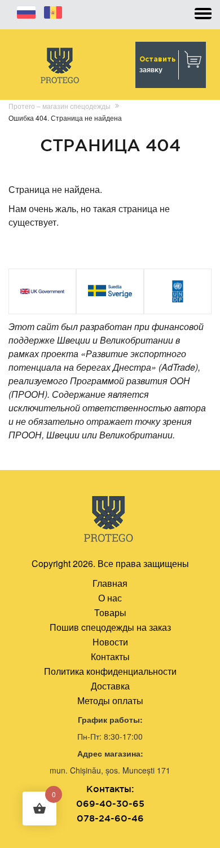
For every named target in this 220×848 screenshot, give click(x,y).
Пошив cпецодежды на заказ (110, 627)
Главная (110, 583)
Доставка (110, 685)
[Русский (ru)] (26, 10)
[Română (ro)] (53, 10)
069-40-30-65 (110, 803)
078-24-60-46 (110, 818)
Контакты (110, 656)
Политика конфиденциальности (110, 671)
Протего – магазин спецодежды (59, 106)
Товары (110, 612)
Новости (110, 641)
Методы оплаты (110, 700)
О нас (110, 597)
